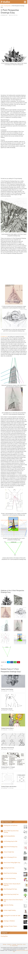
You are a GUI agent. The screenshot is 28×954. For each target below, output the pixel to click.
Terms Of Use (19, 944)
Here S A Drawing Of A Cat (10, 857)
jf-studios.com (4, 336)
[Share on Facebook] (11, 662)
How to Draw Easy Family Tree (11, 894)
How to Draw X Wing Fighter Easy (12, 862)
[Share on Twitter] (8, 662)
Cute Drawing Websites (9, 836)
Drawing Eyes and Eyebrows (10, 825)
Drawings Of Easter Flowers (10, 926)
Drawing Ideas (4, 15)
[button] (25, 2)
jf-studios (5, 1)
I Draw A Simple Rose (9, 852)
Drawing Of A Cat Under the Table (12, 915)
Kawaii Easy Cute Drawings (10, 873)
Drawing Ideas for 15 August (8, 767)
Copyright (14, 944)
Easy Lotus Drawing (8, 905)
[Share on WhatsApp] (15, 662)
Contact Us (9, 944)
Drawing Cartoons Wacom (7, 728)
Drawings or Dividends (9, 921)
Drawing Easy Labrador (6, 709)
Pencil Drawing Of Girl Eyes (10, 889)
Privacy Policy (15, 945)
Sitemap (4, 944)
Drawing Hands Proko (9, 868)
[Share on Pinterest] (18, 662)
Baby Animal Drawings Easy (10, 846)
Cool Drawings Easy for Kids (10, 841)
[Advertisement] (14, 31)
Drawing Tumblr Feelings (7, 689)
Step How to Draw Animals (7, 747)
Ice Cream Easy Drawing (10, 878)
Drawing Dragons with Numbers (8, 786)
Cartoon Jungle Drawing (9, 910)
